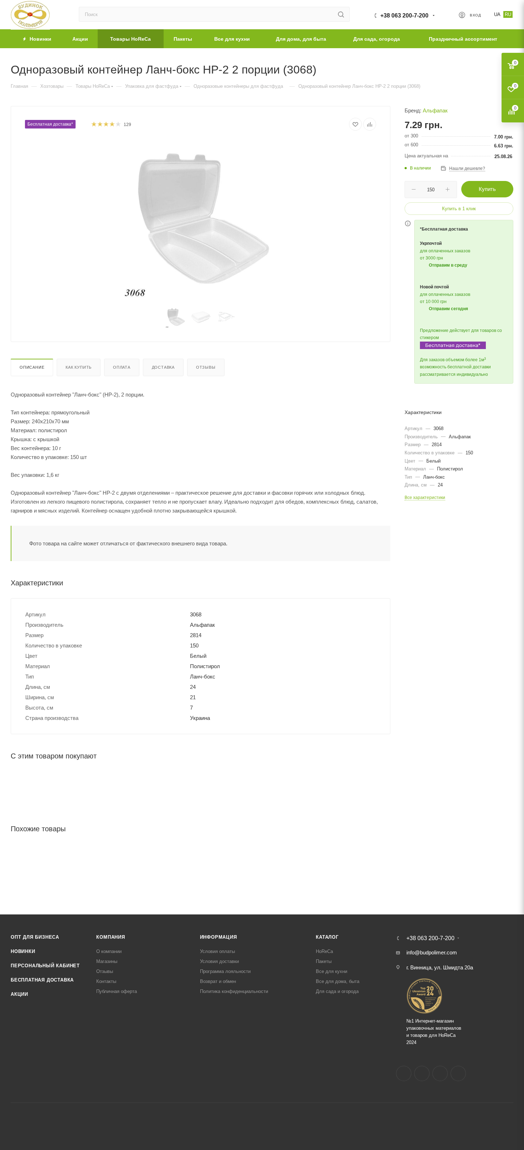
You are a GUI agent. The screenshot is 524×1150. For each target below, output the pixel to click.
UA (497, 14)
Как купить (79, 367)
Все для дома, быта (337, 981)
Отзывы (206, 367)
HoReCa (324, 951)
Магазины (106, 961)
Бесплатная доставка (42, 980)
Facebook (403, 1073)
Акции (19, 994)
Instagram (422, 1073)
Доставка (163, 367)
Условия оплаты (217, 951)
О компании (109, 951)
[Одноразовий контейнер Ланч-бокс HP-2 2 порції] (200, 220)
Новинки (23, 951)
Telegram (440, 1073)
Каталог (327, 937)
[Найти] (341, 14)
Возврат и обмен (218, 981)
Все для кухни (331, 971)
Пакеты (324, 961)
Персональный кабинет (45, 965)
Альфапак (435, 110)
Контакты (106, 981)
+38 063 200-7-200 (404, 15)
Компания (110, 937)
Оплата (121, 367)
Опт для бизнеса (35, 937)
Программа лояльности (225, 971)
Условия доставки (219, 961)
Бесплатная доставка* (50, 124)
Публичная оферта (116, 991)
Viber (458, 1073)
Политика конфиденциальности (234, 991)
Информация (218, 937)
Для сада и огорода (337, 991)
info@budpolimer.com (431, 952)
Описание (32, 367)
